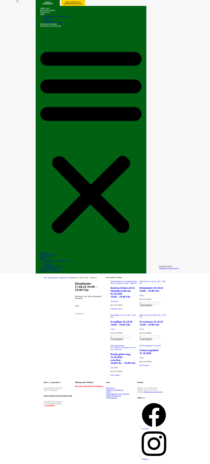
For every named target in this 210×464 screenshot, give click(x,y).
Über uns (44, 8)
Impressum (110, 388)
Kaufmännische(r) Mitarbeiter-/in (56, 16)
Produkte (45, 12)
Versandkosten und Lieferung (117, 394)
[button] (91, 139)
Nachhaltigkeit (47, 10)
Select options (115, 375)
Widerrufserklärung (113, 396)
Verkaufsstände (48, 24)
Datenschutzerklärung (114, 390)
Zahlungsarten (111, 398)
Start (45, 278)
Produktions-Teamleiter (53, 22)
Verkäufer (48, 20)
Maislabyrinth (53, 278)
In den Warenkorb (145, 305)
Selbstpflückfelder (50, 26)
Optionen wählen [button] (116, 309)
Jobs (42, 14)
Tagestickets (63, 278)
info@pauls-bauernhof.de (169, 268)
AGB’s (108, 392)
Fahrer (47, 18)
